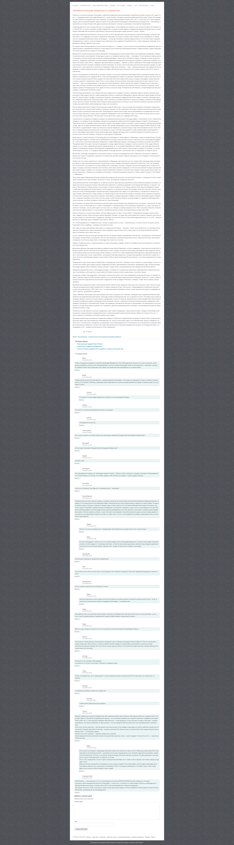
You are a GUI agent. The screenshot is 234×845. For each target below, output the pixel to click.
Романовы (147, 837)
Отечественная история (100, 5)
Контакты (88, 837)
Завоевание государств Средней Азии (89, 346)
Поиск (152, 5)
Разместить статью (112, 837)
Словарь (129, 5)
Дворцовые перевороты (137, 837)
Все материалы (143, 5)
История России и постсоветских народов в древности (105, 336)
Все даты (75, 5)
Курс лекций (121, 5)
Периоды (112, 5)
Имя (75, 821)
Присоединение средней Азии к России (90, 344)
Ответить (77, 370)
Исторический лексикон (124, 837)
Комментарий (79, 801)
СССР (135, 5)
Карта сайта (102, 837)
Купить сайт (95, 837)
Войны (153, 837)
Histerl (74, 336)
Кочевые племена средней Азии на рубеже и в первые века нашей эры (100, 349)
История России (85, 5)
